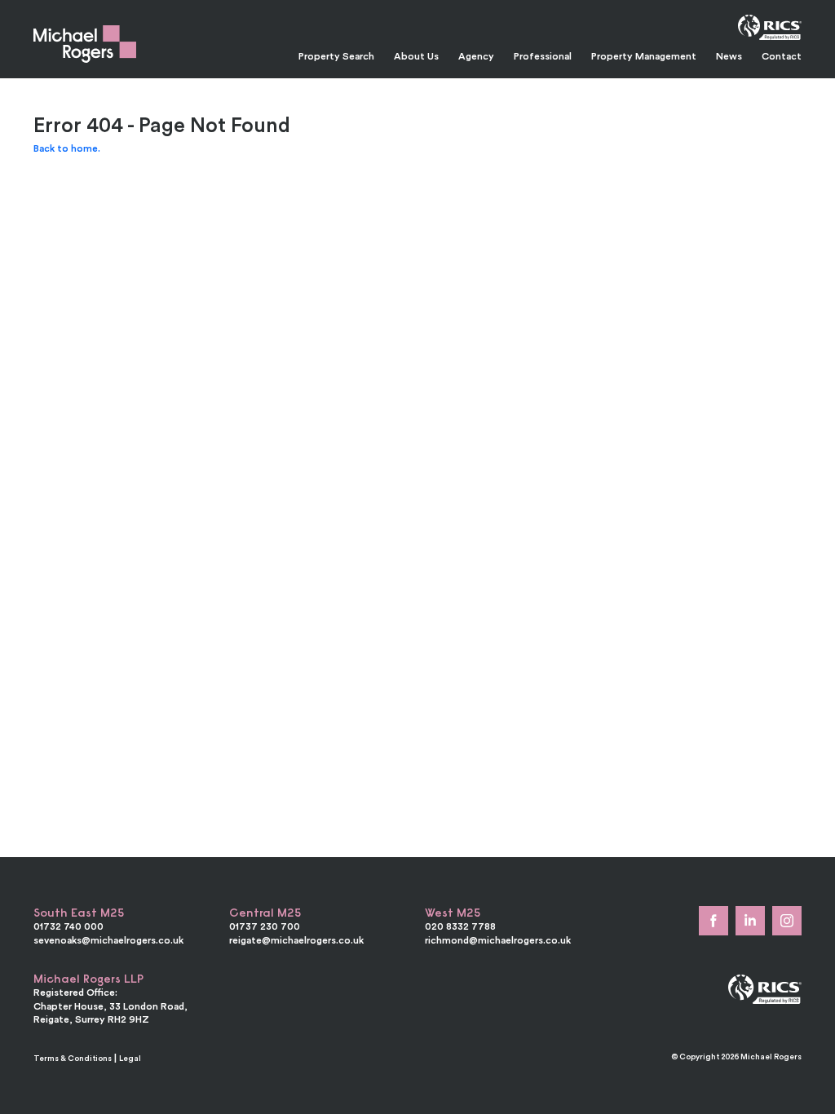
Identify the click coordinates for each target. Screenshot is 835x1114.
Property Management (643, 56)
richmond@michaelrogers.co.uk (498, 940)
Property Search (336, 56)
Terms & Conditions (72, 1058)
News (729, 56)
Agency (476, 56)
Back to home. (66, 148)
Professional (543, 56)
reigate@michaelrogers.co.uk (296, 940)
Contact (782, 56)
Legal (130, 1058)
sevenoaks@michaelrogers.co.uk (108, 940)
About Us (416, 56)
